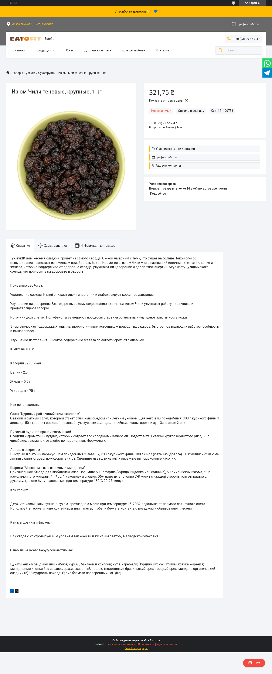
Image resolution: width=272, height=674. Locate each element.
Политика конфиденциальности (157, 644)
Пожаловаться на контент (120, 644)
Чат (257, 663)
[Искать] (221, 50)
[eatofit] (25, 39)
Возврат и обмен (133, 50)
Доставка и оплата (97, 50)
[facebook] (12, 591)
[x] (16, 591)
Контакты (163, 50)
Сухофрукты (46, 73)
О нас (70, 50)
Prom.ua (155, 640)
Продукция (43, 50)
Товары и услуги (23, 73)
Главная (19, 50)
